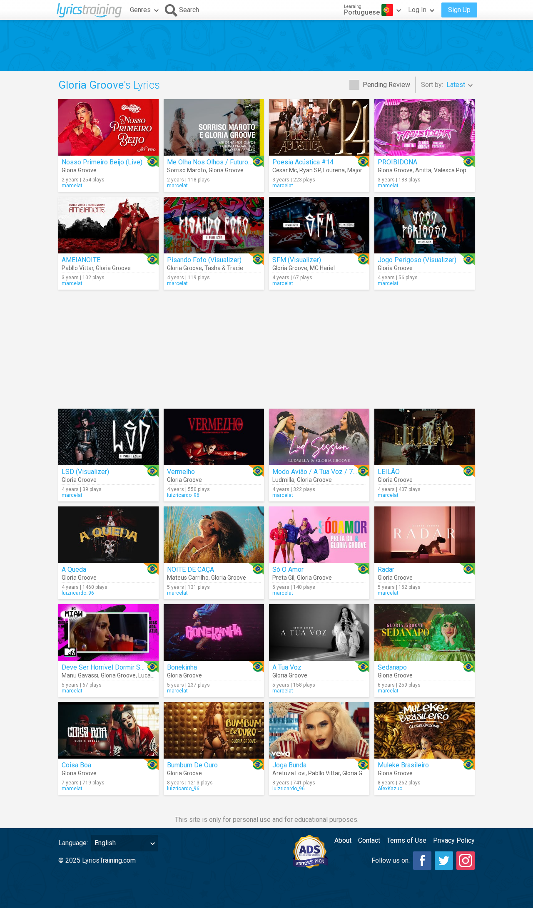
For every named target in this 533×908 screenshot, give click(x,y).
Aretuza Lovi (289, 773)
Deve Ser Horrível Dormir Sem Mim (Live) (122, 667)
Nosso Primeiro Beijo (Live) (102, 162)
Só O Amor (288, 569)
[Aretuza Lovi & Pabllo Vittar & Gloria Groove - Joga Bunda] (319, 730)
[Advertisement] (266, 45)
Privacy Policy (454, 840)
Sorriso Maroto (186, 170)
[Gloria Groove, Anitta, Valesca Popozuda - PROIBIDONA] (424, 127)
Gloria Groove (79, 170)
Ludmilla (283, 479)
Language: (73, 843)
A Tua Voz (286, 667)
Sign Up (459, 10)
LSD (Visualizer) (85, 472)
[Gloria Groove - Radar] (424, 534)
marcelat (72, 186)
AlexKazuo (390, 788)
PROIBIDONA (397, 162)
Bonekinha (182, 667)
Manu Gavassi (80, 675)
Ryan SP (310, 170)
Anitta (423, 170)
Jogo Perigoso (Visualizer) (417, 260)
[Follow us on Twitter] (444, 860)
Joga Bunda (289, 765)
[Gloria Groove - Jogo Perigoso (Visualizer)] (424, 225)
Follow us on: (390, 860)
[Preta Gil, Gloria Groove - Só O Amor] (319, 534)
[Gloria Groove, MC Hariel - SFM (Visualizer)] (319, 225)
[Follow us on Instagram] (465, 860)
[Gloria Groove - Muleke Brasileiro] (424, 730)
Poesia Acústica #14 (303, 162)
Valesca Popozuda (458, 170)
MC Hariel (322, 268)
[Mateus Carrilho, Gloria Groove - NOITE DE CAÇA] (214, 534)
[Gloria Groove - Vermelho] (214, 437)
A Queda (74, 569)
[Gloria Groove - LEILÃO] (424, 437)
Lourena (334, 170)
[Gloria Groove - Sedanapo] (424, 632)
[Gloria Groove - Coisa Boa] (108, 730)
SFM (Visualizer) (296, 260)
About (342, 840)
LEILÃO (389, 472)
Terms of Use (406, 840)
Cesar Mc (284, 170)
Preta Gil (283, 577)
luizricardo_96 (183, 495)
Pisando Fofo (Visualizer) (204, 260)
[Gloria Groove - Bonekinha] (214, 632)
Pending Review (386, 85)
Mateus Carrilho (188, 577)
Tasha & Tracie (223, 268)
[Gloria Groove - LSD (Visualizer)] (108, 437)
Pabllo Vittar (77, 268)
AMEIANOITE (81, 260)
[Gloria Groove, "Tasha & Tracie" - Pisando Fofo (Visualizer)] (214, 225)
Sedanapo (392, 667)
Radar (386, 569)
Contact (369, 840)
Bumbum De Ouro (192, 765)
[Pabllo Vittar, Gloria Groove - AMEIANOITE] (108, 225)
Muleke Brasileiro (403, 765)
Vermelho (181, 472)
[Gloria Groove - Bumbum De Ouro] (214, 730)
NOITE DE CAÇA (190, 569)
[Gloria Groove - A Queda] (108, 534)
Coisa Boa (76, 765)
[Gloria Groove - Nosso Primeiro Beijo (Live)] (108, 127)
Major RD (359, 170)
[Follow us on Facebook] (422, 860)
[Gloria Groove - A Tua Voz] (319, 632)
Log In (417, 10)
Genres (140, 10)
